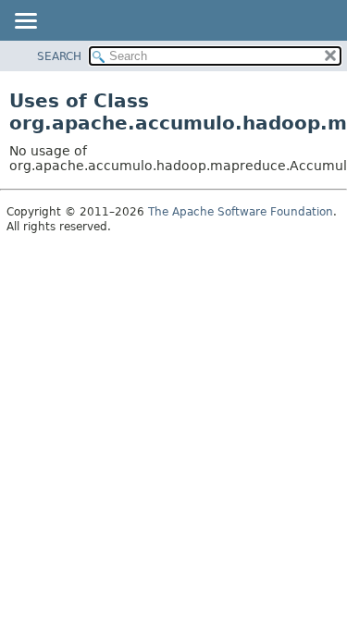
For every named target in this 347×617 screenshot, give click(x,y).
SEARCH (59, 56)
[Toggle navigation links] (25, 22)
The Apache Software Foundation (240, 211)
